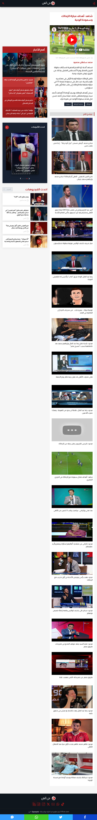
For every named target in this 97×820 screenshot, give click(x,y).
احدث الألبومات (38, 127)
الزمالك (88, 104)
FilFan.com (64, 812)
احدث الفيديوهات (27, 189)
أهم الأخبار (39, 49)
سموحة (68, 104)
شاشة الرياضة (78, 104)
